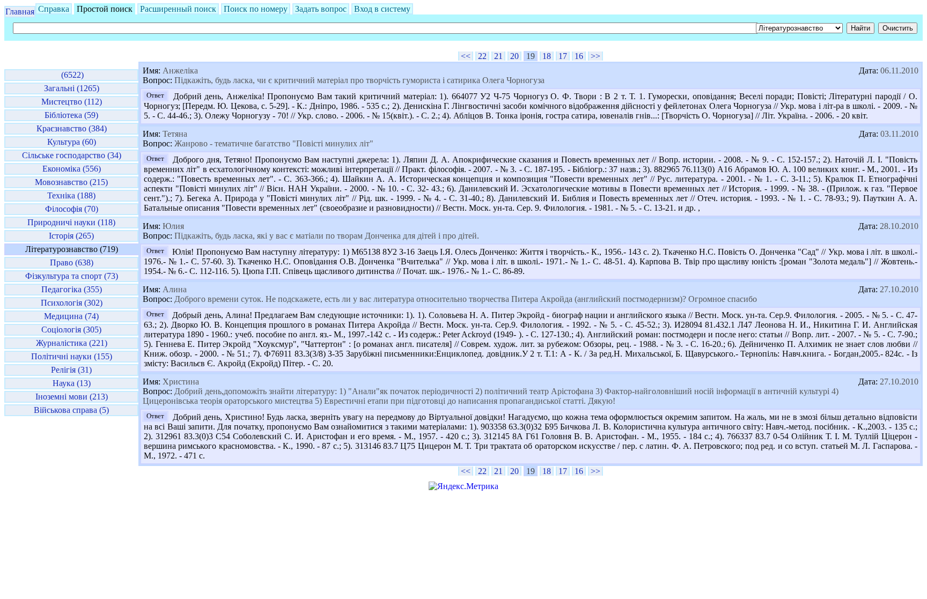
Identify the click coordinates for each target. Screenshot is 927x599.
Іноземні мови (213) (71, 396)
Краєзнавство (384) (71, 128)
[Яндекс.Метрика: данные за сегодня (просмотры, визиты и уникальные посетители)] (463, 486)
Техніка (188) (71, 195)
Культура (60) (71, 141)
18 (546, 56)
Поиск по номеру (256, 8)
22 (482, 56)
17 (562, 56)
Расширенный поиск (178, 8)
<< (465, 56)
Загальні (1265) (71, 88)
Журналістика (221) (71, 342)
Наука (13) (72, 383)
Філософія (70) (71, 208)
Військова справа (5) (71, 410)
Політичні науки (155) (71, 356)
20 (514, 56)
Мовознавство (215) (71, 182)
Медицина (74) (71, 316)
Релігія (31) (71, 369)
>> (595, 56)
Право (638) (71, 262)
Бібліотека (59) (71, 115)
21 (498, 56)
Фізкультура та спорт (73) (71, 275)
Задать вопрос (321, 8)
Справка (53, 8)
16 (579, 56)
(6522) (71, 74)
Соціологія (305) (71, 329)
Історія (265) (71, 235)
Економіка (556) (71, 168)
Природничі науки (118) (71, 222)
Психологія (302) (71, 302)
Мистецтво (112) (71, 101)
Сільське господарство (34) (71, 155)
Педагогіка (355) (71, 289)
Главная (19, 11)
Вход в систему (382, 8)
